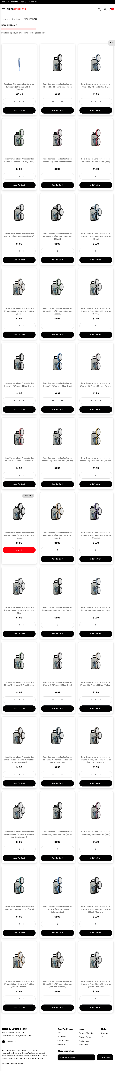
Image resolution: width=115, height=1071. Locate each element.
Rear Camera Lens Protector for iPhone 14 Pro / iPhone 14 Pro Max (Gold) (58, 535)
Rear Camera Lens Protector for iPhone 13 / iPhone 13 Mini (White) (19, 235)
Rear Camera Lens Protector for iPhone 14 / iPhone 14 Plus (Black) (19, 384)
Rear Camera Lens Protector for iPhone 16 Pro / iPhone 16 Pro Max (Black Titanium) (96, 909)
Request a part (38, 33)
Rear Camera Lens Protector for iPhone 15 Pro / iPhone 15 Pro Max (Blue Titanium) (57, 760)
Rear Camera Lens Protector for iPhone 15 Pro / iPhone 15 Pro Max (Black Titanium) (19, 760)
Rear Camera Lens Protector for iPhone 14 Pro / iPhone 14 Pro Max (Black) (19, 535)
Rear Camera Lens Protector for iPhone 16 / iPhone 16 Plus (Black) (57, 833)
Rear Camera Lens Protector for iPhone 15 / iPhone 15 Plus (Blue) (96, 608)
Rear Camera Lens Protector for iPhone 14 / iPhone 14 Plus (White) (57, 459)
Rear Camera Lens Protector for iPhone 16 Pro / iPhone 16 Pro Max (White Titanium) (96, 984)
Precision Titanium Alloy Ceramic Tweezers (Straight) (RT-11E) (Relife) (19, 87)
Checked (16, 19)
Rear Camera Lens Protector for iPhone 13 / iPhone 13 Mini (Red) (96, 160)
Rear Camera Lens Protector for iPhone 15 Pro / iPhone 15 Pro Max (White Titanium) (19, 835)
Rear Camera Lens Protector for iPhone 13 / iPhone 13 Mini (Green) (19, 160)
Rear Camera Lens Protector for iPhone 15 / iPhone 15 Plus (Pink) (57, 683)
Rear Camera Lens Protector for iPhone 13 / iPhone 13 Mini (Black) (57, 85)
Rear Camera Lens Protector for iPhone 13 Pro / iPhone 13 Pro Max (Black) (57, 236)
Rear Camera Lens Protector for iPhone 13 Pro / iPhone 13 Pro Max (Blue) (96, 236)
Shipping (23, 2)
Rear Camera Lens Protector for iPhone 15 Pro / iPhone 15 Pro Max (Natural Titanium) (96, 760)
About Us (5, 2)
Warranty (14, 2)
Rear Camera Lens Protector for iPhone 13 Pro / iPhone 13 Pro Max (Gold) (19, 311)
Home (5, 19)
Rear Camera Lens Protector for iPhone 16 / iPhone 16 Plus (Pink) (96, 833)
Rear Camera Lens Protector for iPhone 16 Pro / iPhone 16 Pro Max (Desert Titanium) (19, 984)
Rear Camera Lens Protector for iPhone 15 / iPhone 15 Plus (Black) (57, 608)
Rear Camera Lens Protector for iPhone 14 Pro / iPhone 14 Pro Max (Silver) (19, 610)
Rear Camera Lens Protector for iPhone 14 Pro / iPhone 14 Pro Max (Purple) (96, 535)
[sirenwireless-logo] (16, 9)
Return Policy (63, 1040)
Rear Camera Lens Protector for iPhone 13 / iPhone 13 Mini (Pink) (57, 160)
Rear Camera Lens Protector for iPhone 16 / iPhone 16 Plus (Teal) (19, 908)
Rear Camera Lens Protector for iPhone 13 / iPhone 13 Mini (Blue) (96, 85)
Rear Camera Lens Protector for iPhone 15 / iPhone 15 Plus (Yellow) (95, 683)
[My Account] (105, 9)
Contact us (33, 2)
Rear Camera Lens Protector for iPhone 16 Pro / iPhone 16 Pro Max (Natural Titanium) (57, 984)
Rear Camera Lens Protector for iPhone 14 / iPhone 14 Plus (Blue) (57, 384)
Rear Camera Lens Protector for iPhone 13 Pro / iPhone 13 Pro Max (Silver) (96, 311)
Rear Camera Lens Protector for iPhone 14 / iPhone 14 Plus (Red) (19, 459)
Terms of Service (86, 1033)
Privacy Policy (85, 1037)
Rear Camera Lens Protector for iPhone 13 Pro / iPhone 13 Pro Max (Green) (57, 311)
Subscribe (105, 1057)
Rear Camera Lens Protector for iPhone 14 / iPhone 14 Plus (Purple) (95, 384)
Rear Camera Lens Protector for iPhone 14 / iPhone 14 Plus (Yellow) (95, 459)
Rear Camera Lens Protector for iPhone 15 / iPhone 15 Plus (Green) (19, 683)
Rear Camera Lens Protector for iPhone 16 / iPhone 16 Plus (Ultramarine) (57, 909)
